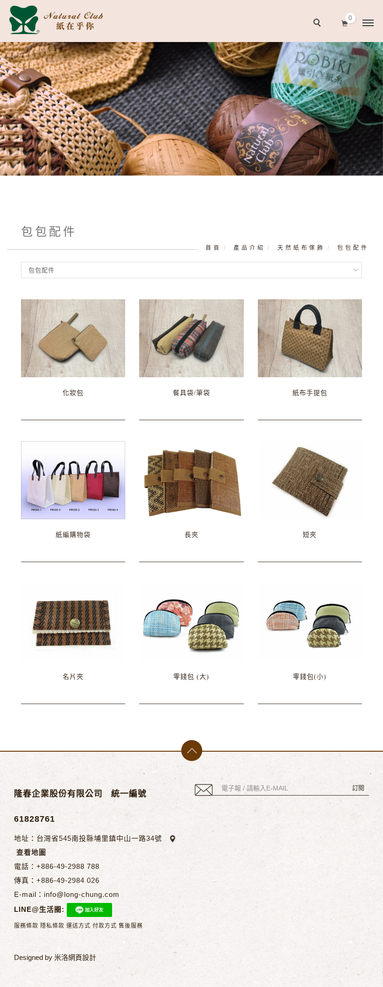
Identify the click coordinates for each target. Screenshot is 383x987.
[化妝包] (73, 337)
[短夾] (310, 479)
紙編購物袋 (73, 534)
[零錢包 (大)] (191, 621)
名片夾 (73, 676)
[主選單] (368, 23)
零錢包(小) (309, 676)
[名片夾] (73, 621)
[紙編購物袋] (73, 479)
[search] (318, 24)
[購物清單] (344, 22)
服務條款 (26, 926)
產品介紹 (249, 248)
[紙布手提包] (310, 337)
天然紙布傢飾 (301, 248)
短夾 (310, 534)
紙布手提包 (309, 392)
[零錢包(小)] (310, 621)
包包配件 (353, 248)
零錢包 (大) (191, 676)
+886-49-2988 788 (67, 866)
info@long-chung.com (82, 894)
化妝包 (73, 392)
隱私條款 (52, 926)
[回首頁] (56, 20)
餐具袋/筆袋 (191, 392)
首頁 (213, 248)
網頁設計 (82, 957)
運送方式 (78, 926)
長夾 (191, 534)
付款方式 (104, 926)
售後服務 (131, 926)
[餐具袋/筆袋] (191, 337)
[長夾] (191, 479)
